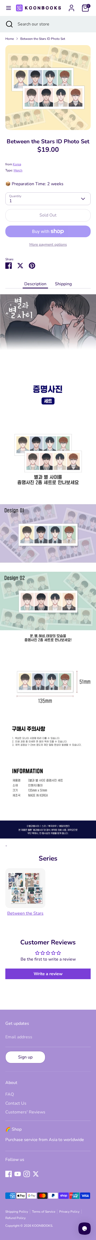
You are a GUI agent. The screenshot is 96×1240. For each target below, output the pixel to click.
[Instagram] (26, 1174)
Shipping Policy (16, 1211)
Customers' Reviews (25, 1112)
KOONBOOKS (42, 1226)
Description (35, 284)
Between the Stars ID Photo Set (42, 39)
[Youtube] (17, 1174)
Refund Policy (15, 1218)
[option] (48, 87)
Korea (17, 164)
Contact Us (15, 1103)
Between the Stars (25, 913)
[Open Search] (9, 24)
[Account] (71, 6)
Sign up (25, 1057)
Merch (18, 170)
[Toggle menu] (7, 8)
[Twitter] (36, 1174)
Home (9, 39)
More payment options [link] (48, 244)
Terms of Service (43, 1211)
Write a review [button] (48, 974)
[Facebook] (8, 1174)
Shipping (63, 284)
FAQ (9, 1094)
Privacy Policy (69, 1211)
